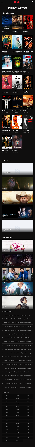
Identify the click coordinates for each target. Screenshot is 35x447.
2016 (28, 401)
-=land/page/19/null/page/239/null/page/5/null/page (17, 356)
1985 (7, 432)
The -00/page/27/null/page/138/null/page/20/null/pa (17, 315)
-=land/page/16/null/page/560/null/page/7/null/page (17, 353)
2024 (7, 395)
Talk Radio (26, 130)
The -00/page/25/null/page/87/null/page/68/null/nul (17, 383)
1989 (28, 426)
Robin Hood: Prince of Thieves (9, 130)
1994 (7, 423)
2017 (17, 401)
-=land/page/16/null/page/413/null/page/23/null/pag (17, 341)
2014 (17, 404)
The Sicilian (5, 150)
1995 (28, 420)
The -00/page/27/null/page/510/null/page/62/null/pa (17, 345)
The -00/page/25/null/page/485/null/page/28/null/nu (17, 379)
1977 (28, 437)
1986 (28, 429)
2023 (17, 395)
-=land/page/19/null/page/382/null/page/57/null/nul (17, 368)
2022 (28, 395)
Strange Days (26, 91)
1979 (7, 437)
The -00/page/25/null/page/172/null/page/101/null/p (17, 334)
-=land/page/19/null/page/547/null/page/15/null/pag (17, 387)
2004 (28, 412)
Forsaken (14, 31)
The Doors (15, 130)
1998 (28, 418)
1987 (17, 429)
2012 (7, 406)
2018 (7, 401)
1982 (7, 435)
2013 (28, 404)
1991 (7, 426)
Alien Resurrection (17, 71)
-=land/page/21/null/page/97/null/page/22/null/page (17, 360)
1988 (7, 429)
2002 (17, 415)
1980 (28, 435)
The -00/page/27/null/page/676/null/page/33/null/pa (17, 326)
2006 (7, 412)
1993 (17, 423)
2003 (7, 415)
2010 (28, 406)
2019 (28, 398)
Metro (24, 71)
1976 (7, 440)
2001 (28, 415)
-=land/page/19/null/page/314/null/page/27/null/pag (17, 337)
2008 (17, 409)
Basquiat (4, 91)
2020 (17, 398)
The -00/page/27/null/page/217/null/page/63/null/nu (17, 318)
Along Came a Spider (7, 71)
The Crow (4, 110)
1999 (17, 418)
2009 (7, 409)
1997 (7, 420)
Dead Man (15, 91)
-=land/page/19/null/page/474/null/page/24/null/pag (17, 330)
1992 (28, 423)
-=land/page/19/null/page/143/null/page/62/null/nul (17, 322)
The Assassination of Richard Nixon (21, 51)
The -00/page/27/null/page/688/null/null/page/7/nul (17, 372)
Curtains (14, 150)
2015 (7, 404)
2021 (7, 398)
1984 (17, 432)
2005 (17, 412)
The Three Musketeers (18, 110)
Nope (3, 31)
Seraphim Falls (5, 51)
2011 (17, 406)
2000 (7, 418)
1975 (17, 440)
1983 (28, 432)
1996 (17, 420)
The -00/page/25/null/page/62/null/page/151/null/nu (17, 364)
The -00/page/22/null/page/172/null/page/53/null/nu (17, 349)
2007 (28, 409)
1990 (17, 426)
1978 (17, 437)
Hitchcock (25, 31)
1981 (17, 435)
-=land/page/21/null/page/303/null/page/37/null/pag (17, 375)
